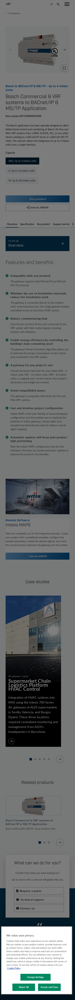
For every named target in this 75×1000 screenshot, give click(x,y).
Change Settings (35, 977)
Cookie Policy (14, 968)
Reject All (24, 987)
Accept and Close (49, 987)
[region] (36, 960)
